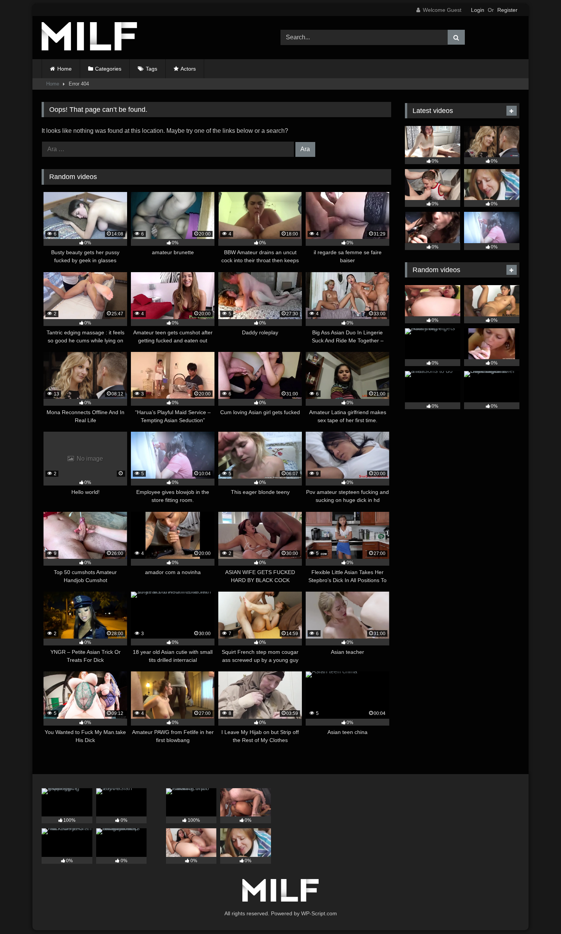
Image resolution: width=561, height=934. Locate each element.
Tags (151, 69)
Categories (108, 69)
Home (64, 69)
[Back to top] (537, 911)
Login (477, 10)
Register (507, 10)
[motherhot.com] (89, 37)
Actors (188, 69)
